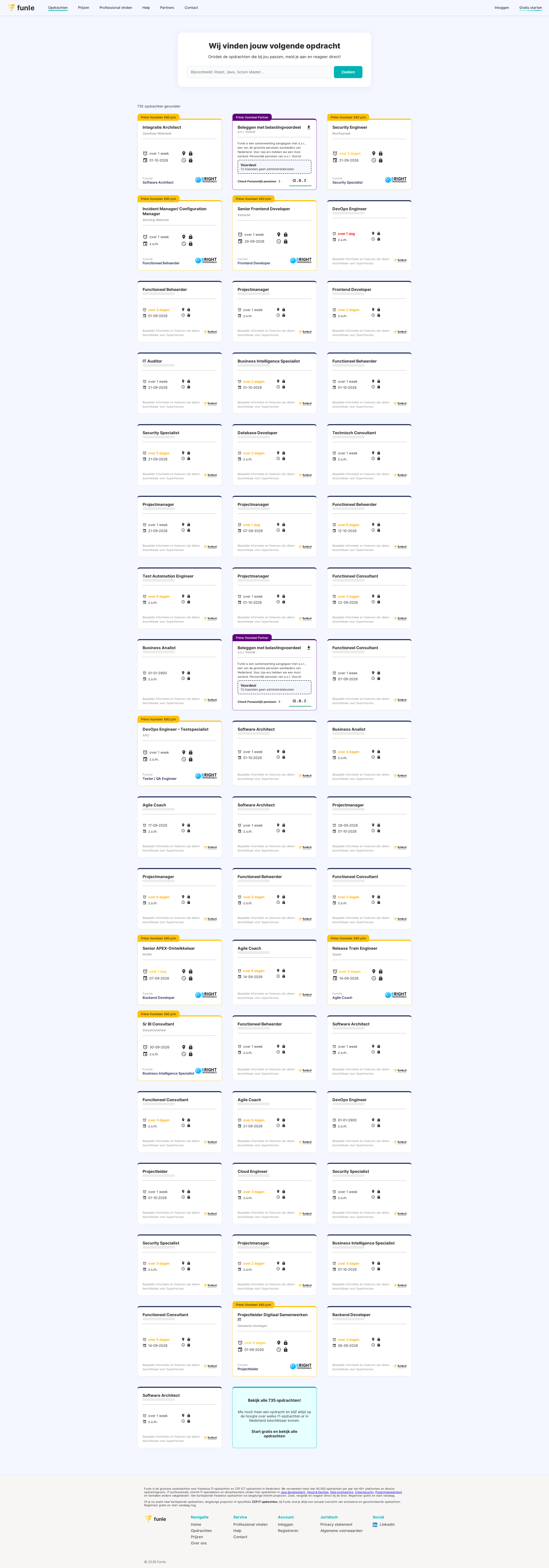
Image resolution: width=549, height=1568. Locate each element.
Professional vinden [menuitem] (116, 7)
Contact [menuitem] (191, 7)
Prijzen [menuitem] (83, 7)
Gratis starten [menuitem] (530, 7)
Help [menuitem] (146, 7)
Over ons (199, 1543)
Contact (240, 1537)
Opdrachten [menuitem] (58, 7)
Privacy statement (336, 1524)
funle (26, 8)
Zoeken (348, 72)
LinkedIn (387, 1524)
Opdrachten (201, 1530)
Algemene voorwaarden (341, 1530)
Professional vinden (250, 1524)
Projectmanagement (388, 1492)
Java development (293, 1492)
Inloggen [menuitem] (502, 7)
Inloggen (285, 1524)
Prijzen (197, 1537)
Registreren (288, 1530)
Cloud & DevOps (318, 1492)
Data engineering (341, 1492)
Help (237, 1530)
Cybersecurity (364, 1492)
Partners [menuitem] (167, 7)
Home (196, 1524)
